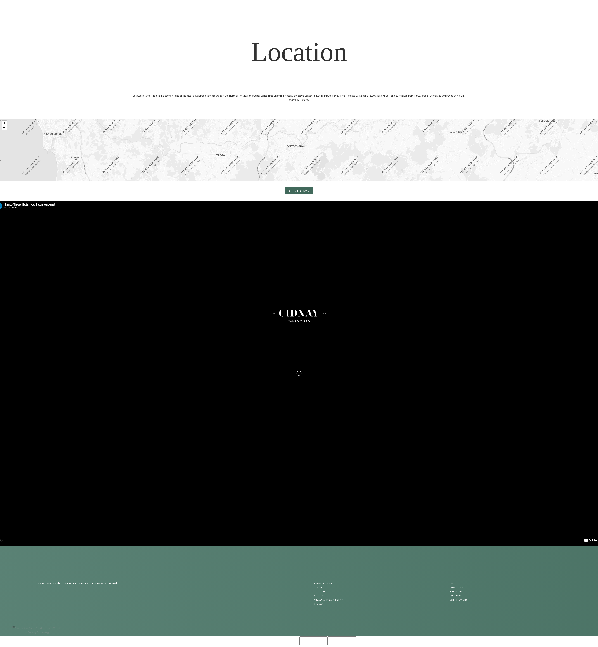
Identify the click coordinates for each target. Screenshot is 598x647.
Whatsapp (455, 583)
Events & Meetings (306, 6)
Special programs (280, 6)
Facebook (455, 595)
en (9, 6)
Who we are (232, 6)
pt (9, 10)
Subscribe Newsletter (326, 583)
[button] (301, 150)
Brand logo (299, 316)
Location (319, 591)
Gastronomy (328, 6)
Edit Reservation (460, 600)
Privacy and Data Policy (328, 600)
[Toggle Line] (588, 6)
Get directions (299, 190)
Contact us (368, 6)
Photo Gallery (348, 6)
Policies (318, 595)
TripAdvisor (457, 587)
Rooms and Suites (254, 6)
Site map (318, 604)
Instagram (456, 591)
